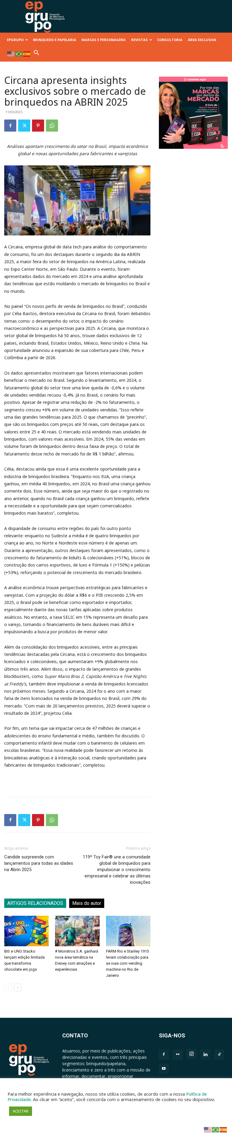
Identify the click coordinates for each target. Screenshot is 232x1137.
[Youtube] (164, 1069)
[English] (11, 53)
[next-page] (17, 987)
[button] (36, 54)
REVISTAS (139, 39)
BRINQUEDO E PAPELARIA (54, 39)
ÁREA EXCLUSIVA (202, 39)
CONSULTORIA (169, 39)
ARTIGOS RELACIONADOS (35, 903)
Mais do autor (86, 903)
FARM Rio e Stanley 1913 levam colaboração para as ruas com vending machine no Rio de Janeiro (127, 963)
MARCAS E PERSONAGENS (104, 39)
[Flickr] (177, 1054)
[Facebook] (10, 126)
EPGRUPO (15, 39)
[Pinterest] (38, 126)
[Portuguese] (19, 53)
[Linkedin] (205, 1054)
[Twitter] (24, 126)
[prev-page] (8, 987)
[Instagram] (191, 1054)
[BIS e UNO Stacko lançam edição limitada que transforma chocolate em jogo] (26, 931)
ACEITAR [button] (20, 1111)
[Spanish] (27, 53)
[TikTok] (219, 1054)
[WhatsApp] (52, 126)
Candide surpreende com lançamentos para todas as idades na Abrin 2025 (38, 863)
